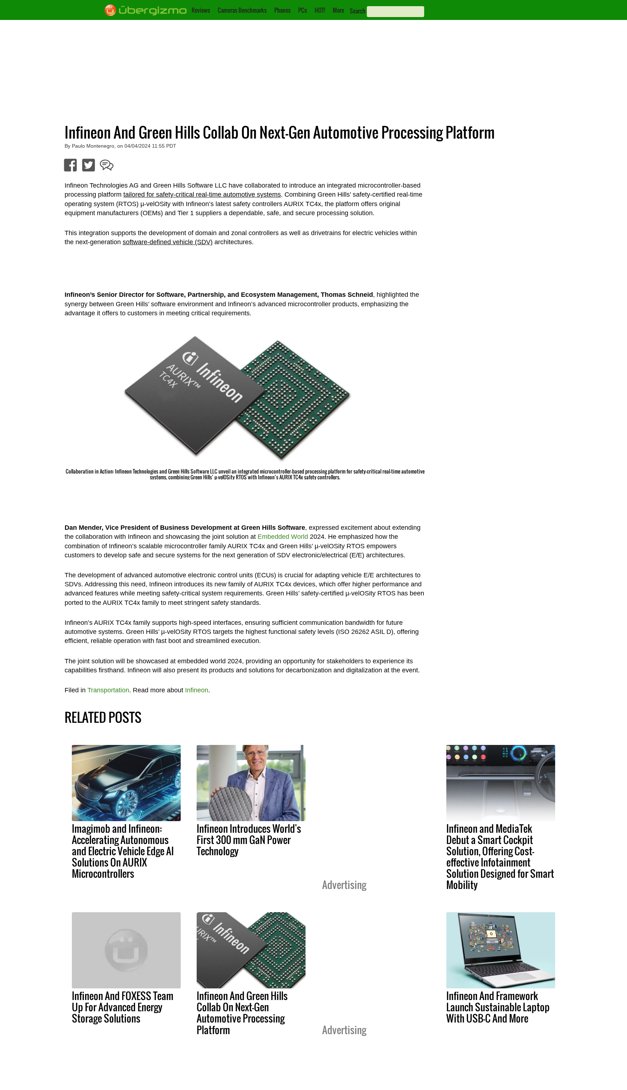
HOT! (320, 10)
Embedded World (283, 536)
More (338, 10)
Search (357, 11)
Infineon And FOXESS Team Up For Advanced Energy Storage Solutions (122, 1006)
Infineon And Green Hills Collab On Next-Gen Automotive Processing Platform (242, 1012)
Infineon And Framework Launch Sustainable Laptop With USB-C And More (498, 1006)
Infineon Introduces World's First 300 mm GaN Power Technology (249, 839)
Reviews (201, 10)
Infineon (196, 690)
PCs (302, 10)
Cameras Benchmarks (242, 10)
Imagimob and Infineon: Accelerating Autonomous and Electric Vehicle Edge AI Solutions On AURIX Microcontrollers (123, 851)
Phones (282, 10)
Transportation (108, 690)
